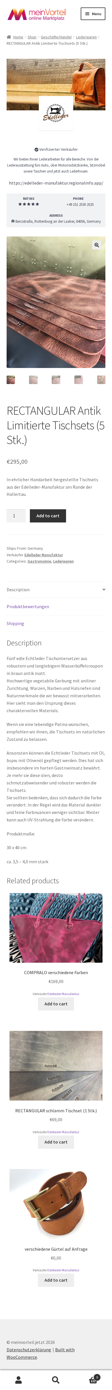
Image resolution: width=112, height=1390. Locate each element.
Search (56, 1380)
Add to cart (47, 515)
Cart (86, 1375)
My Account (18, 1380)
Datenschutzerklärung (29, 1349)
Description (18, 589)
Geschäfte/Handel (56, 37)
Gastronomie (39, 561)
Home (18, 37)
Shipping (15, 623)
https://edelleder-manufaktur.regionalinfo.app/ (56, 183)
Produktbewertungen (28, 606)
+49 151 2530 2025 (80, 204)
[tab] (56, 590)
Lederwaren (86, 37)
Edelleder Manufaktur (56, 139)
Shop (32, 37)
